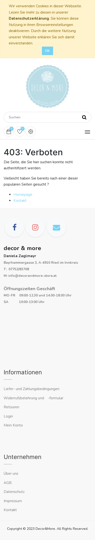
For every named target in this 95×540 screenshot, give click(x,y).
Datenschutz (14, 491)
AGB (8, 482)
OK (47, 51)
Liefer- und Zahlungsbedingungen (31, 388)
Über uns (11, 473)
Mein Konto (13, 425)
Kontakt (20, 200)
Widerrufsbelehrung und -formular (33, 398)
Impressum (13, 501)
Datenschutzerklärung (29, 18)
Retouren (11, 407)
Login (8, 416)
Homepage (22, 194)
